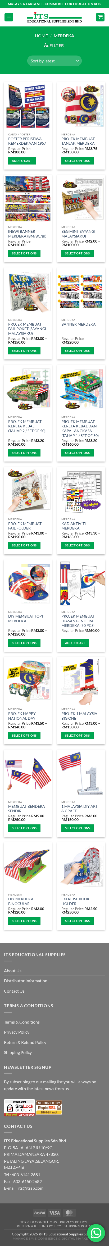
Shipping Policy (18, 1052)
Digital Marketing (79, 1238)
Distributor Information (25, 980)
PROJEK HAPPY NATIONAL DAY (22, 715)
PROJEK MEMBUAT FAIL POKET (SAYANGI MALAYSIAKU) (27, 329)
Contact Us (14, 990)
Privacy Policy (16, 1031)
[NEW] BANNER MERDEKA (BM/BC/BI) (27, 233)
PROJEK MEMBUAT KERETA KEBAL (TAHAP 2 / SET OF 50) (27, 426)
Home (41, 35)
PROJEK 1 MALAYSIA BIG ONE (79, 715)
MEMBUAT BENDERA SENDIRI (26, 808)
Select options (77, 160)
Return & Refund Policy (25, 1042)
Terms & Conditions (22, 1021)
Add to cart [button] (22, 160)
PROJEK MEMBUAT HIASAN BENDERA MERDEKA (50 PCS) (78, 621)
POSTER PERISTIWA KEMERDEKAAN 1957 (27, 141)
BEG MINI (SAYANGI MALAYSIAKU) (78, 233)
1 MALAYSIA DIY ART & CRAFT (79, 808)
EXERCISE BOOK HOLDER (75, 901)
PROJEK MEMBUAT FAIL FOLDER (25, 526)
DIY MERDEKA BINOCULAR (21, 901)
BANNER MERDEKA (78, 324)
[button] (8, 17)
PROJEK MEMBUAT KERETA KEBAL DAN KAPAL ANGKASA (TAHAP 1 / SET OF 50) (80, 428)
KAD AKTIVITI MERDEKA (73, 526)
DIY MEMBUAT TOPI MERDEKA (25, 618)
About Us (12, 970)
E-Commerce (46, 1238)
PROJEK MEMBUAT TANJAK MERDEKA (78, 141)
